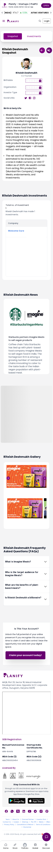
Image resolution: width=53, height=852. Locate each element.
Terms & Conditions (43, 824)
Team (8, 819)
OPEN (46, 5)
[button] (26, 561)
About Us (15, 819)
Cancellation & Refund (25, 824)
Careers (16, 822)
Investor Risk (41, 819)
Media (41, 822)
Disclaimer (27, 827)
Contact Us (7, 822)
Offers (48, 822)
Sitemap (25, 822)
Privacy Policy (9, 824)
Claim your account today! (25, 655)
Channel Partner (28, 819)
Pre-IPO (33, 822)
